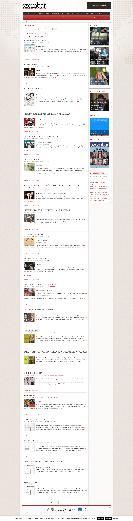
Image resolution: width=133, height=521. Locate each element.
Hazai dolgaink (61, 333)
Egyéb (51, 312)
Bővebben (26, 59)
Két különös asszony (35, 258)
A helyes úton (31, 440)
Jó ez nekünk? (31, 330)
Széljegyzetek (31, 395)
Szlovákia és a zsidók (35, 40)
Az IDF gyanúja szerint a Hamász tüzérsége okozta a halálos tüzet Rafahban (99, 188)
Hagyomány (53, 333)
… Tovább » (56, 53)
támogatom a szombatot (99, 6)
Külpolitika (53, 421)
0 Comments (35, 59)
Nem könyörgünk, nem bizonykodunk (43, 461)
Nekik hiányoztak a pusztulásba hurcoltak (47, 210)
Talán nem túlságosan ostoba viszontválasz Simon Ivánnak (55, 352)
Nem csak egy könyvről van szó (40, 284)
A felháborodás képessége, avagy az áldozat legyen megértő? (51, 186)
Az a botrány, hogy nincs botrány (41, 136)
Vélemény (52, 354)
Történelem (53, 286)
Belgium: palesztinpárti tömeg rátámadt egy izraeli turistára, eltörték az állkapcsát (99, 194)
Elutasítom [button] (108, 518)
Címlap (25, 21)
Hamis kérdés (31, 64)
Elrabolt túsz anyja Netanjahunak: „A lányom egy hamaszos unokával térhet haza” (99, 177)
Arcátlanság (31, 482)
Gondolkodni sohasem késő (38, 309)
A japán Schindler (33, 88)
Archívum (46, 42)
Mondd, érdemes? (33, 373)
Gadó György (30, 42)
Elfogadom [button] (100, 518)
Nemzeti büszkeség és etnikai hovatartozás (47, 114)
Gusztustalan (31, 159)
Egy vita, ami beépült (35, 234)
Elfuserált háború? (34, 419)
